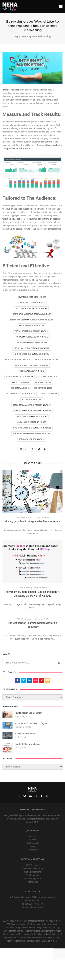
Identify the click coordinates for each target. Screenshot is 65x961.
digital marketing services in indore (31, 365)
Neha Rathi (37, 36)
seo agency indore (42, 382)
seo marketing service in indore (20, 394)
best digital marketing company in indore (32, 314)
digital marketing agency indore (31, 343)
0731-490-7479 (36, 904)
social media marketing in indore (31, 416)
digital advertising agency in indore (31, 331)
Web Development (32, 872)
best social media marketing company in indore (31, 320)
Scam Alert (33, 882)
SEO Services (32, 865)
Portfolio (32, 840)
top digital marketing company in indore (31, 434)
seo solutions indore (31, 399)
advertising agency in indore (31, 303)
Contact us (33, 850)
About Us (32, 836)
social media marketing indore (32, 422)
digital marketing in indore (17, 360)
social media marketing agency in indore (31, 405)
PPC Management (32, 878)
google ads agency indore (31, 371)
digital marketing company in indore (32, 354)
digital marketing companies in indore (31, 348)
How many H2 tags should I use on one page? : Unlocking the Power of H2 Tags (32, 593)
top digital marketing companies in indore (31, 428)
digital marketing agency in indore (32, 337)
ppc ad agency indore (48, 377)
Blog (48, 36)
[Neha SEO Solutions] (10, 6)
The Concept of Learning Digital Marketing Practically (32, 624)
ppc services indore (21, 382)
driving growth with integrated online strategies (32, 521)
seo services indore (48, 394)
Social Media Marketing (32, 868)
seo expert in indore (43, 388)
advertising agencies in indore (32, 297)
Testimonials (33, 843)
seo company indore (20, 388)
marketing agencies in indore (19, 377)
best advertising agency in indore (31, 308)
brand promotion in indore (31, 325)
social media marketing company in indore (31, 411)
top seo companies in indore (31, 439)
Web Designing (33, 875)
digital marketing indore (46, 360)
